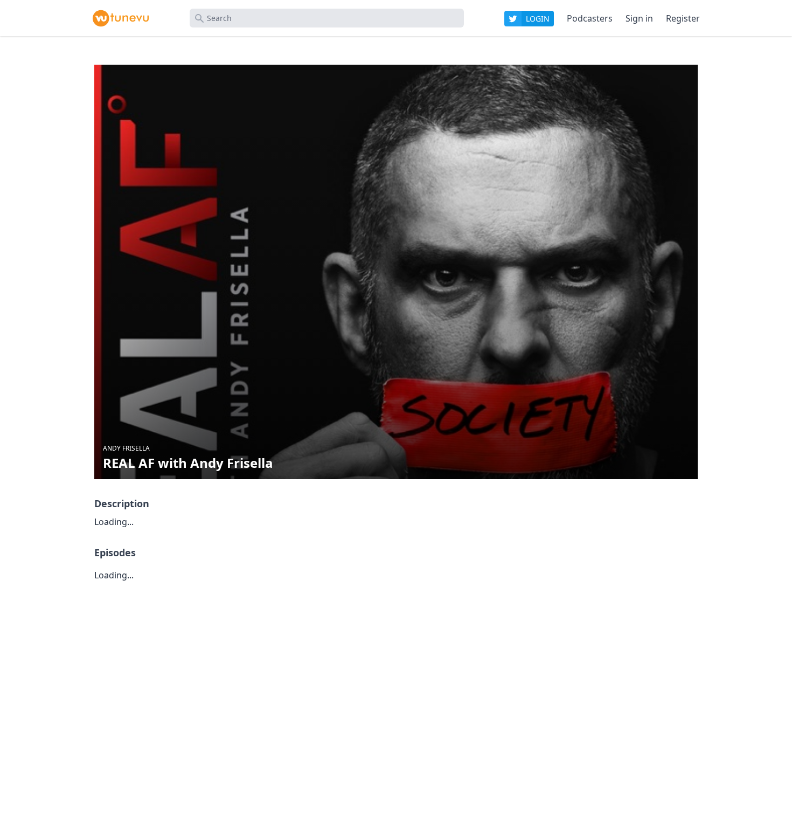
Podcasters (590, 18)
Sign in (639, 18)
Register (683, 18)
